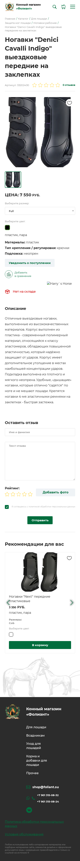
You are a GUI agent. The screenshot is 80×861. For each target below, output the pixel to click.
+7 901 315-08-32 (48, 795)
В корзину (40, 645)
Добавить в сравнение (23, 274)
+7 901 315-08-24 (48, 801)
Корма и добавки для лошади (36, 760)
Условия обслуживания (24, 834)
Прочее (32, 773)
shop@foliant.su (45, 787)
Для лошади (36, 727)
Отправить (40, 520)
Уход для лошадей (33, 746)
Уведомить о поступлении (30, 263)
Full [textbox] (11, 211)
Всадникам (35, 735)
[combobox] (40, 211)
